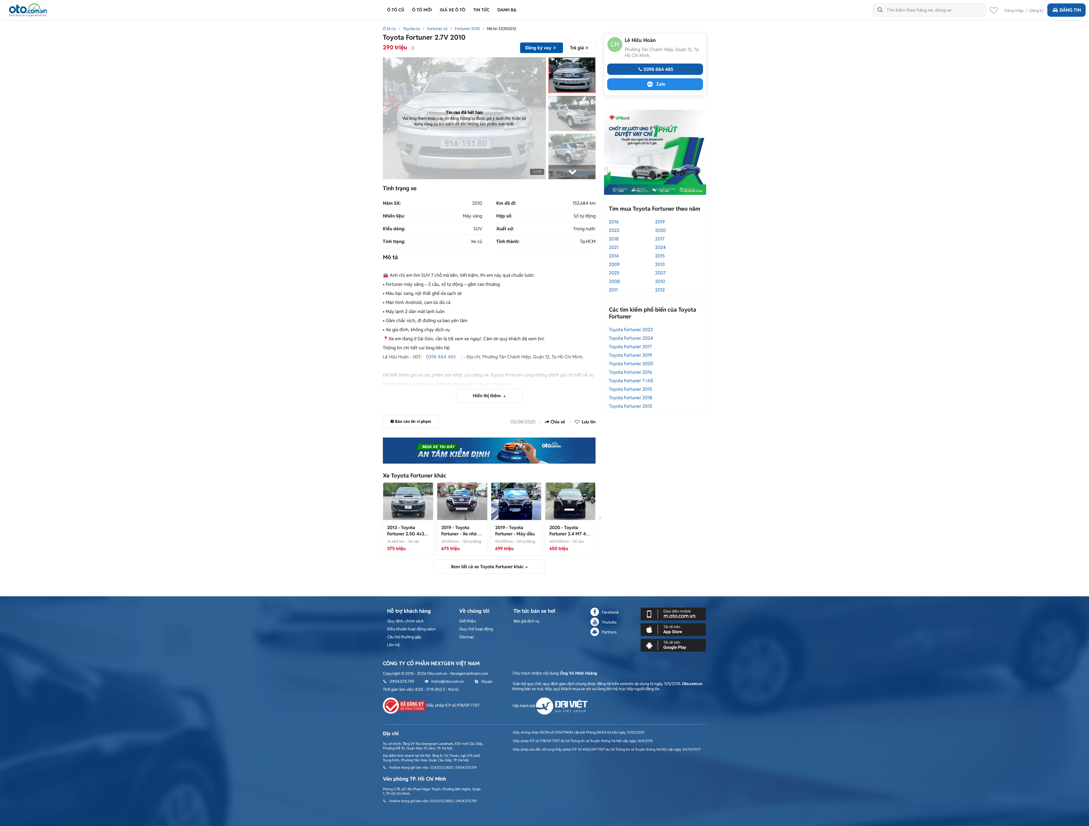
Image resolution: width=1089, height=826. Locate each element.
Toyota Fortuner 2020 (631, 364)
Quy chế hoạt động (476, 628)
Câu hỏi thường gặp (404, 636)
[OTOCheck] (489, 451)
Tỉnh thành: (507, 241)
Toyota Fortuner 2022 (631, 330)
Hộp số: (504, 216)
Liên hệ (393, 644)
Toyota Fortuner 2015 (630, 389)
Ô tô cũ (389, 28)
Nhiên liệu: (394, 216)
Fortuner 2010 (467, 28)
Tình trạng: (394, 241)
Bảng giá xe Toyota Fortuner (482, 384)
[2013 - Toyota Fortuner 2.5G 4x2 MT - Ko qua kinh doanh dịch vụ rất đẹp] (408, 501)
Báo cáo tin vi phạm (413, 421)
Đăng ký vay (538, 48)
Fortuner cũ (437, 28)
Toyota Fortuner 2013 (630, 406)
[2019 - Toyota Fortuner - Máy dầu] (516, 501)
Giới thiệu (467, 621)
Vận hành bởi (524, 705)
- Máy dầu (515, 531)
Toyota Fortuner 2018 (630, 398)
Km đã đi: (506, 203)
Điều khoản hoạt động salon (411, 628)
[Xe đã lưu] (994, 11)
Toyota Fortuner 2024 (631, 338)
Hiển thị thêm (487, 396)
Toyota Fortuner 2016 (630, 372)
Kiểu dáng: (394, 229)
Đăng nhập (1013, 10)
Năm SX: (392, 203)
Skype (486, 681)
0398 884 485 (441, 357)
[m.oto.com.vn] (673, 613)
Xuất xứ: (505, 229)
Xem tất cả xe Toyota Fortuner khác (487, 567)
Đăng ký (1036, 10)
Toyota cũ (411, 28)
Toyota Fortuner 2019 (630, 355)
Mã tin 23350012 (501, 28)
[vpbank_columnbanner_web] (655, 152)
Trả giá (577, 48)
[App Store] (673, 629)
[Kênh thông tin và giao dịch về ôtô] (28, 8)
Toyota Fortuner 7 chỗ (631, 381)
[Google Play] (673, 644)
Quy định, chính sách (405, 621)
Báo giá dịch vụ (526, 621)
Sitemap (466, 636)
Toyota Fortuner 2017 (630, 347)
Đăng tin (1070, 10)
